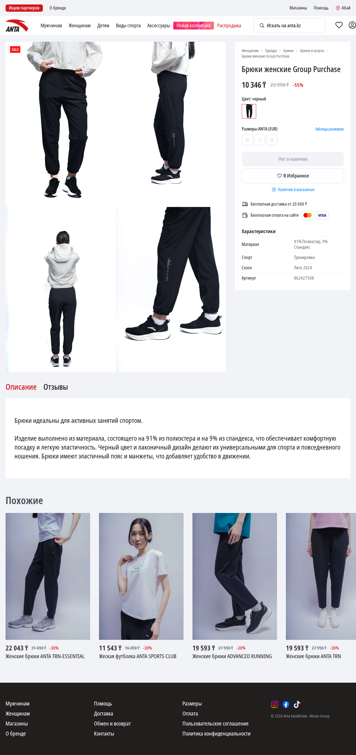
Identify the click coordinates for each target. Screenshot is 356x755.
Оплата (190, 713)
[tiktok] (297, 704)
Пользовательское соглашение (215, 724)
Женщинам (80, 25)
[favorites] (339, 26)
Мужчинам (51, 25)
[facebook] (286, 704)
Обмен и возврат (112, 724)
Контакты (104, 734)
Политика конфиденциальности (216, 734)
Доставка (103, 713)
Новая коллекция (194, 25)
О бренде (58, 8)
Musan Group (320, 716)
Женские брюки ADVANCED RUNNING (232, 656)
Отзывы (55, 387)
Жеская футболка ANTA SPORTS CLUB (137, 656)
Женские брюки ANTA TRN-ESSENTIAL (45, 656)
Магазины (298, 8)
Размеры (192, 703)
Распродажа (229, 25)
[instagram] (275, 704)
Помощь (321, 8)
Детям (103, 25)
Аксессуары (158, 25)
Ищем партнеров (24, 8)
